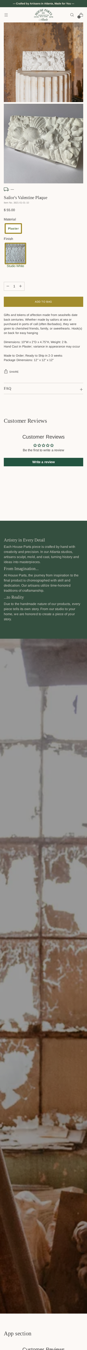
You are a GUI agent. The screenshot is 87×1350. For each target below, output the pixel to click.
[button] (13, 228)
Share (14, 371)
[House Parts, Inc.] (43, 15)
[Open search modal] (72, 15)
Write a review (43, 462)
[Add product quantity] (8, 286)
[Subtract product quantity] (20, 286)
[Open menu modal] (6, 15)
